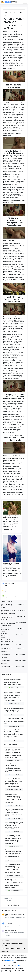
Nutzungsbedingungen (11, 960)
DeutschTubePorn (16, 890)
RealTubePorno (16, 818)
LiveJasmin (16, 740)
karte (11, 2)
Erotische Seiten (5, 951)
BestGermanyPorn (16, 789)
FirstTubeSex (16, 831)
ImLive (16, 714)
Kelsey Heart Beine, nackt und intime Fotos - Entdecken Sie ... (11, 516)
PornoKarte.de (16, 965)
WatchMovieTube (16, 805)
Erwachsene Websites (20, 654)
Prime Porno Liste (20, 604)
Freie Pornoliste (18, 644)
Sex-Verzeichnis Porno (20, 640)
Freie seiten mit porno (21, 610)
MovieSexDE (16, 774)
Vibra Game (16, 687)
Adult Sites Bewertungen (20, 660)
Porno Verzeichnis (20, 628)
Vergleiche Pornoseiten (21, 616)
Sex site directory (20, 948)
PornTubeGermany (16, 760)
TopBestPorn (16, 846)
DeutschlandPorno (16, 875)
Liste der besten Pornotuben (20, 649)
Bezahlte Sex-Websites (21, 622)
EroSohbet (16, 703)
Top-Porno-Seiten (19, 634)
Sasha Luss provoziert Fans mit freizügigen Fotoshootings (11, 564)
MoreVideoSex (16, 861)
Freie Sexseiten (5, 940)
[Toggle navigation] (25, 2)
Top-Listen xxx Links (20, 666)
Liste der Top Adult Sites (7, 948)
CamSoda (16, 726)
